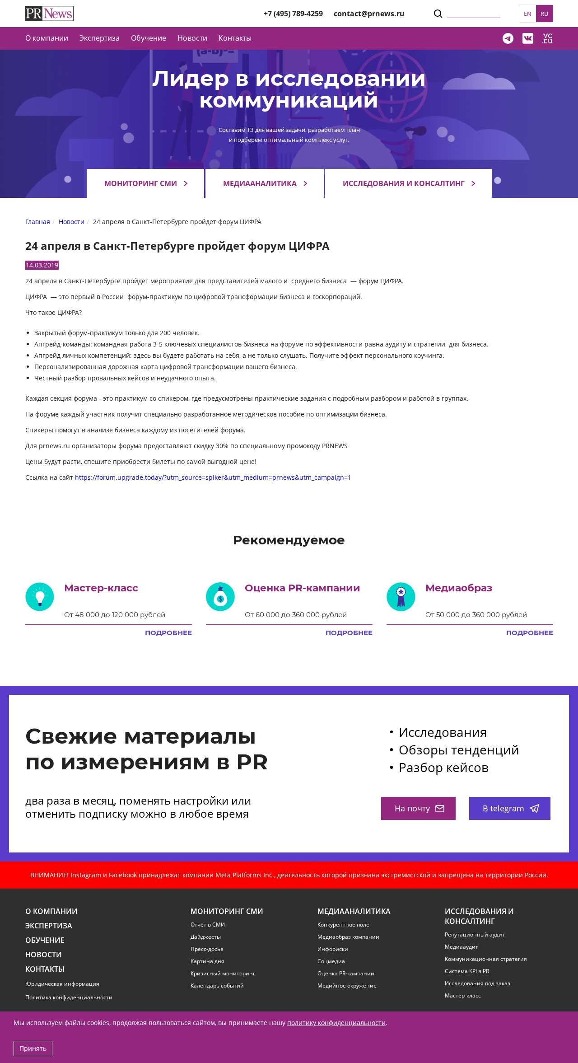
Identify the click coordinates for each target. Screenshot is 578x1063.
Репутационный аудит (475, 934)
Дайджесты (206, 937)
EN (527, 13)
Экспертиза (48, 926)
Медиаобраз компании (348, 937)
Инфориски (332, 949)
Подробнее (168, 633)
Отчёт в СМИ (208, 924)
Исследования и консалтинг (404, 183)
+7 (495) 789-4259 (293, 14)
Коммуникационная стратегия (486, 959)
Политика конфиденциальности (68, 997)
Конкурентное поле (343, 924)
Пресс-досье (207, 949)
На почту (412, 808)
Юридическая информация (62, 984)
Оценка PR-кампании (345, 973)
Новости (192, 38)
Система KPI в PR (467, 971)
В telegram (503, 808)
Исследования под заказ (477, 983)
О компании (46, 38)
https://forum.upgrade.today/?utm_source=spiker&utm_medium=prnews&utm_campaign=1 (213, 477)
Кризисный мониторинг (223, 973)
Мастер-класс (463, 995)
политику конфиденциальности (336, 1022)
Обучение (148, 38)
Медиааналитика (260, 183)
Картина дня (207, 961)
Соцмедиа (331, 961)
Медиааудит (461, 947)
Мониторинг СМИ (140, 183)
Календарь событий (217, 985)
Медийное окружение (347, 985)
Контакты (235, 38)
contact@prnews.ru (369, 14)
